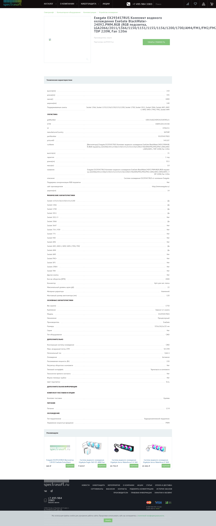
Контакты (122, 489)
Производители (121, 493)
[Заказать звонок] (128, 4)
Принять (108, 520)
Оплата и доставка (163, 485)
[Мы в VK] (47, 491)
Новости (86, 485)
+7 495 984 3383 (142, 3)
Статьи (149, 485)
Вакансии (110, 489)
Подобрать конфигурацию (142, 489)
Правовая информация (141, 493)
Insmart (158, 508)
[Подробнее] (70, 466)
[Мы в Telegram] (52, 491)
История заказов (164, 489)
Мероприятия (114, 485)
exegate (109, 38)
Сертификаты (97, 489)
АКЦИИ (106, 3)
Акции (140, 485)
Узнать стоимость (156, 42)
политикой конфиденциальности (151, 516)
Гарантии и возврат (163, 493)
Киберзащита (99, 485)
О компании (128, 485)
